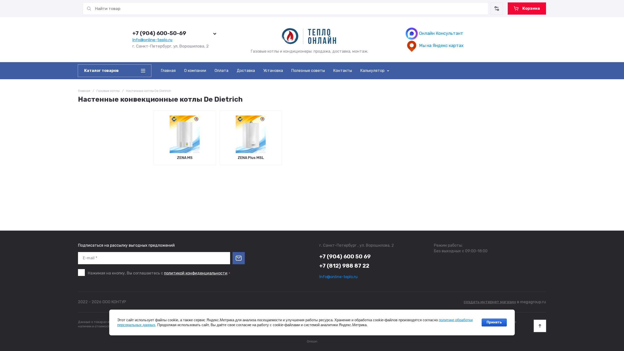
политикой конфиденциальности (195, 273)
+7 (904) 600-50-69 (159, 33)
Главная (168, 70)
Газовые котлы (108, 91)
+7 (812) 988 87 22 (344, 266)
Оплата (221, 70)
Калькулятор (372, 70)
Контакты (342, 70)
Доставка (246, 70)
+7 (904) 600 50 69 (345, 256)
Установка (273, 70)
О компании (195, 70)
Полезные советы (308, 70)
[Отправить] (239, 258)
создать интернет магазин (490, 302)
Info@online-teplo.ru (152, 39)
